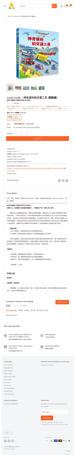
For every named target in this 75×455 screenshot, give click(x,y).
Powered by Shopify (9, 449)
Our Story (7, 382)
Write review (62, 302)
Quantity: (10, 133)
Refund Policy (8, 391)
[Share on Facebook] (59, 180)
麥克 (30, 162)
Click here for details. (47, 365)
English (7, 433)
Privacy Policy (50, 424)
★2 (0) (39, 310)
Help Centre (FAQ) (9, 376)
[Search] (54, 6)
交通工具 (44, 108)
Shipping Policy (8, 368)
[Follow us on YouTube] (12, 441)
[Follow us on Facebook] (5, 441)
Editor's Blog (8, 374)
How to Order (8, 365)
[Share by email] (63, 180)
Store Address (8, 371)
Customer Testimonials (11, 404)
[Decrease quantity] (16, 133)
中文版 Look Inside (28, 108)
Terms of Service (9, 394)
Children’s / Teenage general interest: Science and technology (26, 168)
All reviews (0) (11, 310)
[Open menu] (5, 6)
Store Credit (8, 379)
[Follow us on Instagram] (9, 441)
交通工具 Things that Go (54, 168)
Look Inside (10, 108)
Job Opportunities (9, 388)
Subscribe (47, 418)
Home (9, 16)
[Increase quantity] (26, 133)
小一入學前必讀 (59, 108)
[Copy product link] (66, 180)
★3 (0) (33, 310)
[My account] (61, 6)
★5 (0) (20, 310)
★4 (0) (26, 310)
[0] (65, 6)
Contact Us (7, 385)
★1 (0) (45, 310)
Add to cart (37, 138)
